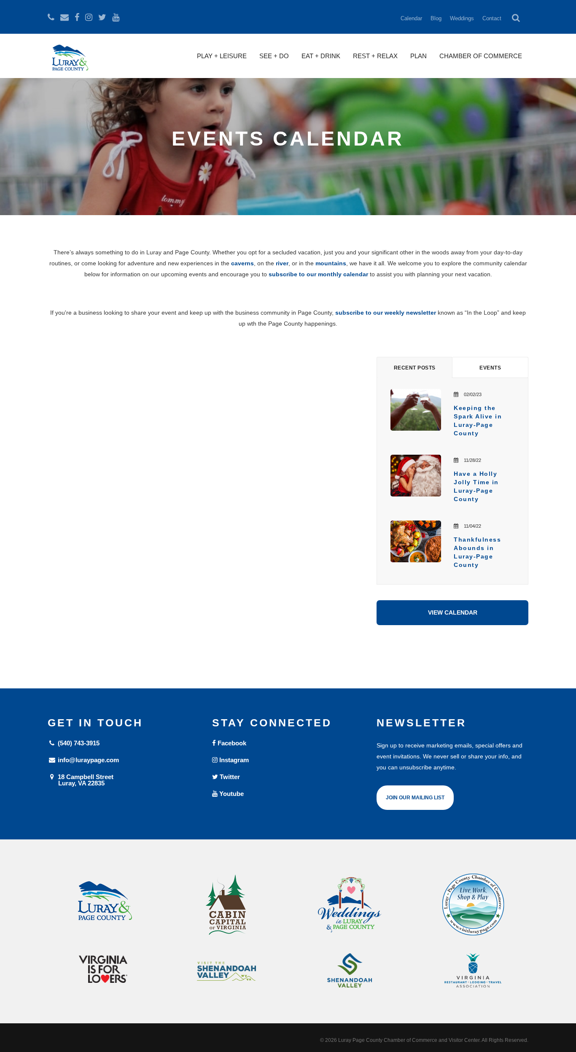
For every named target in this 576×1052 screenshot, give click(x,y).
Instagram (233, 759)
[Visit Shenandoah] (226, 971)
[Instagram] (88, 17)
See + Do (274, 55)
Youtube (231, 793)
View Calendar (452, 612)
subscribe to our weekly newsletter (385, 312)
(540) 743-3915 (78, 743)
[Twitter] (102, 17)
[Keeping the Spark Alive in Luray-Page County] (415, 410)
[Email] (64, 17)
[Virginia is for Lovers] (103, 969)
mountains (330, 263)
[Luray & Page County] (103, 904)
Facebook (231, 743)
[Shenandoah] (349, 970)
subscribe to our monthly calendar (318, 274)
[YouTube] (115, 17)
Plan (418, 55)
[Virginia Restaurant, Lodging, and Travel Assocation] (473, 970)
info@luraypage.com (87, 759)
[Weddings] (349, 904)
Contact (491, 18)
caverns (242, 263)
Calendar (411, 18)
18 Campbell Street (84, 779)
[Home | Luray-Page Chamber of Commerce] (69, 61)
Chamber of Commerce (480, 55)
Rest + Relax (375, 55)
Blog (436, 18)
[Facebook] (77, 17)
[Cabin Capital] (226, 904)
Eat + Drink (320, 55)
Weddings (462, 18)
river (282, 263)
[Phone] (51, 17)
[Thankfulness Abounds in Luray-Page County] (415, 541)
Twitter (229, 776)
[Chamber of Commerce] (473, 904)
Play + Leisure (222, 55)
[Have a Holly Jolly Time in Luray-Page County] (415, 475)
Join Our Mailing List (415, 798)
